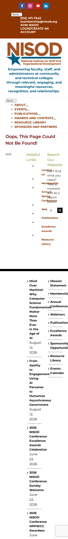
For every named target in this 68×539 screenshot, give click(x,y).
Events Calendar (55, 371)
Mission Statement (55, 283)
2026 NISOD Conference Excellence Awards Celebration (34, 438)
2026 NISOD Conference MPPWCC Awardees (34, 521)
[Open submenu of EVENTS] (28, 110)
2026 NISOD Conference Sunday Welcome (34, 481)
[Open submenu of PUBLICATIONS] (39, 114)
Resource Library (55, 358)
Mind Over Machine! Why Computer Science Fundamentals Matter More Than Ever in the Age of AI (34, 309)
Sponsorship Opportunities (55, 346)
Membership (55, 293)
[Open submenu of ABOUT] (27, 105)
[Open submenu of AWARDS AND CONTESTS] (54, 119)
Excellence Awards (55, 333)
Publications (50, 218)
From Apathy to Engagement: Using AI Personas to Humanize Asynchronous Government (34, 382)
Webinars (55, 314)
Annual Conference (55, 304)
